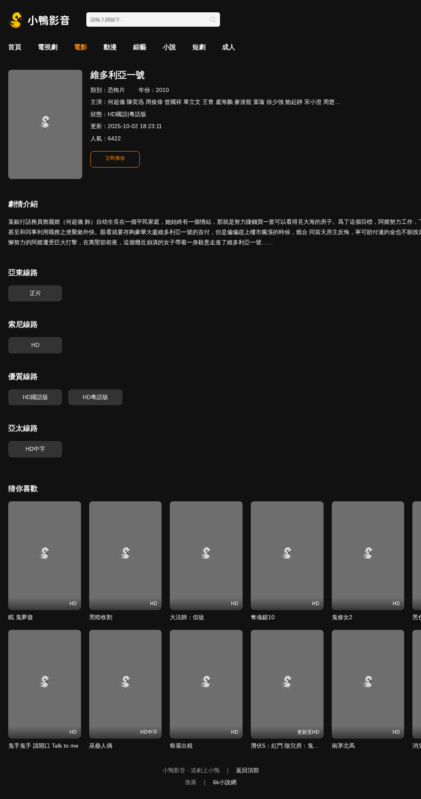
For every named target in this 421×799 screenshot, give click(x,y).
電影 (80, 47)
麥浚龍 (243, 102)
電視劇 (48, 47)
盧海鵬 (224, 102)
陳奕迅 (135, 102)
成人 (228, 47)
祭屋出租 (181, 745)
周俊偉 (154, 102)
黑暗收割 (100, 617)
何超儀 (116, 102)
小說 (169, 47)
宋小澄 (313, 102)
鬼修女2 (342, 617)
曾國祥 (173, 102)
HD (35, 345)
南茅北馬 (343, 745)
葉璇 (259, 102)
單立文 (192, 102)
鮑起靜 (294, 102)
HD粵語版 (95, 397)
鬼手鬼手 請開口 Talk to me (43, 745)
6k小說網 (224, 782)
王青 (208, 102)
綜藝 (139, 47)
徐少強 (275, 102)
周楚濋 (331, 102)
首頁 (14, 47)
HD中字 (35, 448)
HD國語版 (35, 397)
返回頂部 (247, 770)
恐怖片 (116, 90)
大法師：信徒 (187, 617)
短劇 (199, 47)
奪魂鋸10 (263, 617)
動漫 (110, 47)
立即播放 (115, 158)
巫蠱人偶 (100, 745)
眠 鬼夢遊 (20, 617)
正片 (35, 293)
